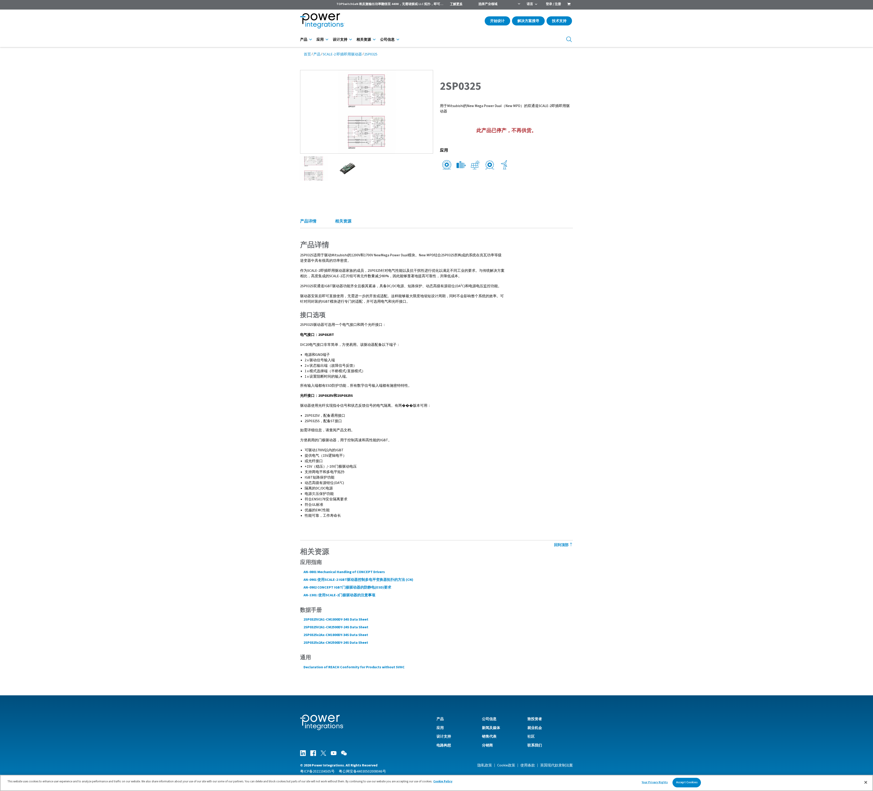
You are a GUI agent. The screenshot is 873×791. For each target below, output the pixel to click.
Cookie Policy (442, 781)
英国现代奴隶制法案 (556, 765)
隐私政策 (484, 765)
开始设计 (497, 20)
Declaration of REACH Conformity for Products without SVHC (354, 667)
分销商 (487, 745)
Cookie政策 (506, 765)
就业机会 (534, 727)
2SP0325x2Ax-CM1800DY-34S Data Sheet (336, 634)
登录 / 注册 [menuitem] (553, 4)
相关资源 (363, 39)
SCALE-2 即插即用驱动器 (342, 54)
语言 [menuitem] (530, 4)
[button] (366, 111)
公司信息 (387, 39)
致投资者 (534, 718)
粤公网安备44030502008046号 (362, 771)
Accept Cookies (686, 782)
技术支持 (559, 20)
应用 (320, 39)
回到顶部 (561, 544)
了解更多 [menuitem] (456, 4)
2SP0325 (370, 54)
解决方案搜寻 (528, 20)
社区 (531, 736)
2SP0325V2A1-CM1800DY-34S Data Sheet (336, 619)
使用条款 (527, 765)
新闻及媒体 (491, 727)
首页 (307, 54)
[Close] (866, 782)
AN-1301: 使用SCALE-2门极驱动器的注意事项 (339, 595)
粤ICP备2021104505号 (317, 771)
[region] (436, 783)
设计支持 (340, 39)
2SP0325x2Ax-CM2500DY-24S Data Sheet (336, 642)
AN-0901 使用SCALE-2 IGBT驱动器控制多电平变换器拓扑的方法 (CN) (358, 579)
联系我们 (534, 745)
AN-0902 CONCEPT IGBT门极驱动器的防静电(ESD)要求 (347, 587)
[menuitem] (569, 4)
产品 (303, 39)
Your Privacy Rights (655, 782)
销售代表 (489, 736)
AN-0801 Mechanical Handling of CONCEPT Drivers (344, 571)
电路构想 (443, 745)
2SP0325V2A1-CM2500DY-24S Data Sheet (336, 627)
